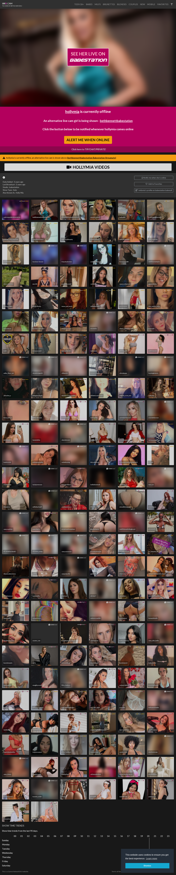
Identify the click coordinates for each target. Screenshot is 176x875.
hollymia (72, 111)
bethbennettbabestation (116, 120)
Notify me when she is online (154, 178)
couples (133, 4)
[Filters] (172, 4)
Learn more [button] (151, 858)
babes (89, 4)
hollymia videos (91, 167)
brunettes (109, 4)
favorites (162, 4)
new (142, 4)
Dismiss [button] (147, 866)
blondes (122, 4)
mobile (151, 4)
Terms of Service (118, 871)
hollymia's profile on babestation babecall (155, 190)
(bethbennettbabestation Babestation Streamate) (91, 158)
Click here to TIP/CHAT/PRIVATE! (89, 149)
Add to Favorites (155, 184)
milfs (98, 4)
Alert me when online (88, 139)
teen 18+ (79, 4)
